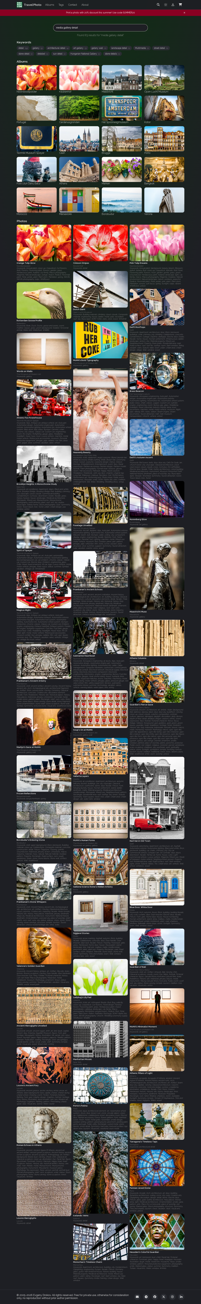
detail (23, 48)
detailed (43, 53)
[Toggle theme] (165, 4)
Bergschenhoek (24, 796)
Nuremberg (135, 522)
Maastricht (134, 614)
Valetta (76, 779)
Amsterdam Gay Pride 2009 (84, 455)
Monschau (78, 1265)
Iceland (76, 1218)
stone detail (26, 53)
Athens (133, 661)
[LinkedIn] (181, 1297)
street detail (161, 48)
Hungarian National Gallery (85, 53)
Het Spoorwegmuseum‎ (140, 394)
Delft (132, 330)
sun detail (59, 53)
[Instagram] (172, 1297)
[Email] (137, 1297)
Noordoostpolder (23, 266)
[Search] (158, 5)
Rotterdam (21, 323)
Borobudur (21, 843)
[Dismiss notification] (184, 13)
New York (21, 487)
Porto (75, 1109)
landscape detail (120, 48)
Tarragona (134, 1144)
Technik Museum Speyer (28, 421)
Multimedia (142, 48)
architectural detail (58, 48)
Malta (132, 910)
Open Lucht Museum (82, 312)
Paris (132, 1191)
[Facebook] (155, 1297)
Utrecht (76, 1000)
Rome (75, 890)
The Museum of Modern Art (85, 363)
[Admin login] (173, 4)
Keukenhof (78, 266)
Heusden (134, 1255)
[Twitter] (163, 1297)
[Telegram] (146, 1297)
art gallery (80, 48)
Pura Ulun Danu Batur (139, 707)
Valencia (20, 969)
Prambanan (78, 592)
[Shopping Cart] (180, 5)
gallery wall (99, 48)
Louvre (20, 1029)
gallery (38, 48)
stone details (112, 53)
